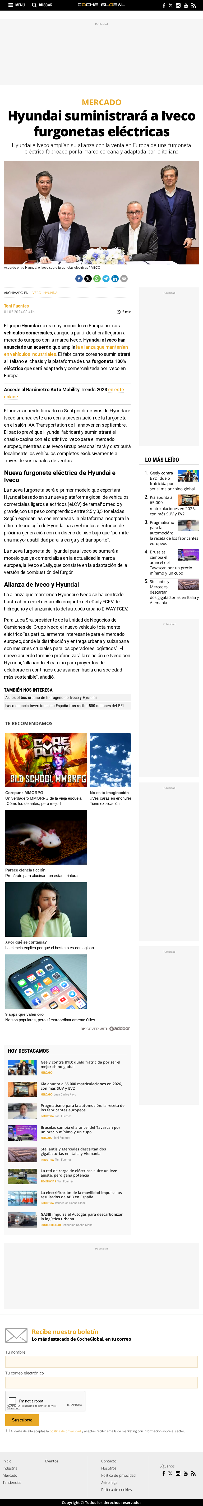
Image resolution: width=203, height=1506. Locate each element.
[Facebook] (162, 6)
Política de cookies (116, 1489)
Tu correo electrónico (24, 1373)
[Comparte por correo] (124, 278)
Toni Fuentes (16, 306)
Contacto (108, 1460)
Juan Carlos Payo (65, 1094)
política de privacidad (65, 1431)
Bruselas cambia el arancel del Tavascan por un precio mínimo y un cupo (80, 1129)
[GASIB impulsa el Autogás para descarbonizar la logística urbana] (22, 1220)
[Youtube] (185, 6)
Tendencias (48, 1181)
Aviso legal (109, 1482)
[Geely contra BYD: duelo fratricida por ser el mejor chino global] (22, 1067)
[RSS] (193, 6)
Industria (47, 1116)
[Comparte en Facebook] (79, 278)
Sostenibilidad (51, 1225)
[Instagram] (178, 6)
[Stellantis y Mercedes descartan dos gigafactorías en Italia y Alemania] (22, 1154)
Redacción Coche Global (70, 1203)
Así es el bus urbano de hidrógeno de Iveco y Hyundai (51, 697)
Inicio (7, 1460)
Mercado (47, 1072)
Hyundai (50, 292)
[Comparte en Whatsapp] (97, 278)
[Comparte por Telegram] (106, 278)
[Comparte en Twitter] (88, 278)
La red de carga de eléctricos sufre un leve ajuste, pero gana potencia (79, 1173)
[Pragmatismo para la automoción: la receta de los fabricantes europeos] (22, 1111)
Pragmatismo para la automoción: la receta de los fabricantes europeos (82, 1107)
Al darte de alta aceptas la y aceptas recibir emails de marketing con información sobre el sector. (98, 1431)
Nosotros (109, 1468)
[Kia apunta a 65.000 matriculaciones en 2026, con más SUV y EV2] (22, 1089)
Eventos (51, 1460)
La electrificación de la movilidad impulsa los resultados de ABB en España (81, 1195)
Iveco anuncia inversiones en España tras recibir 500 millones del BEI (64, 705)
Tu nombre (15, 1352)
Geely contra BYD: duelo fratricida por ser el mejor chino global (80, 1064)
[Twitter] (170, 6)
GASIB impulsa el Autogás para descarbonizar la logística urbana (82, 1216)
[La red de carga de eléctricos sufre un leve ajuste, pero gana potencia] (22, 1176)
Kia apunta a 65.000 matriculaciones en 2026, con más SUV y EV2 (81, 1086)
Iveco (36, 292)
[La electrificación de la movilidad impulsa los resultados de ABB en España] (22, 1198)
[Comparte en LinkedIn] (115, 278)
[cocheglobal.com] (101, 5)
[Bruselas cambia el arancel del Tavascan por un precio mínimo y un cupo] (22, 1133)
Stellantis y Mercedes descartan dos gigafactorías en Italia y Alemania (73, 1151)
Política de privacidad (118, 1475)
